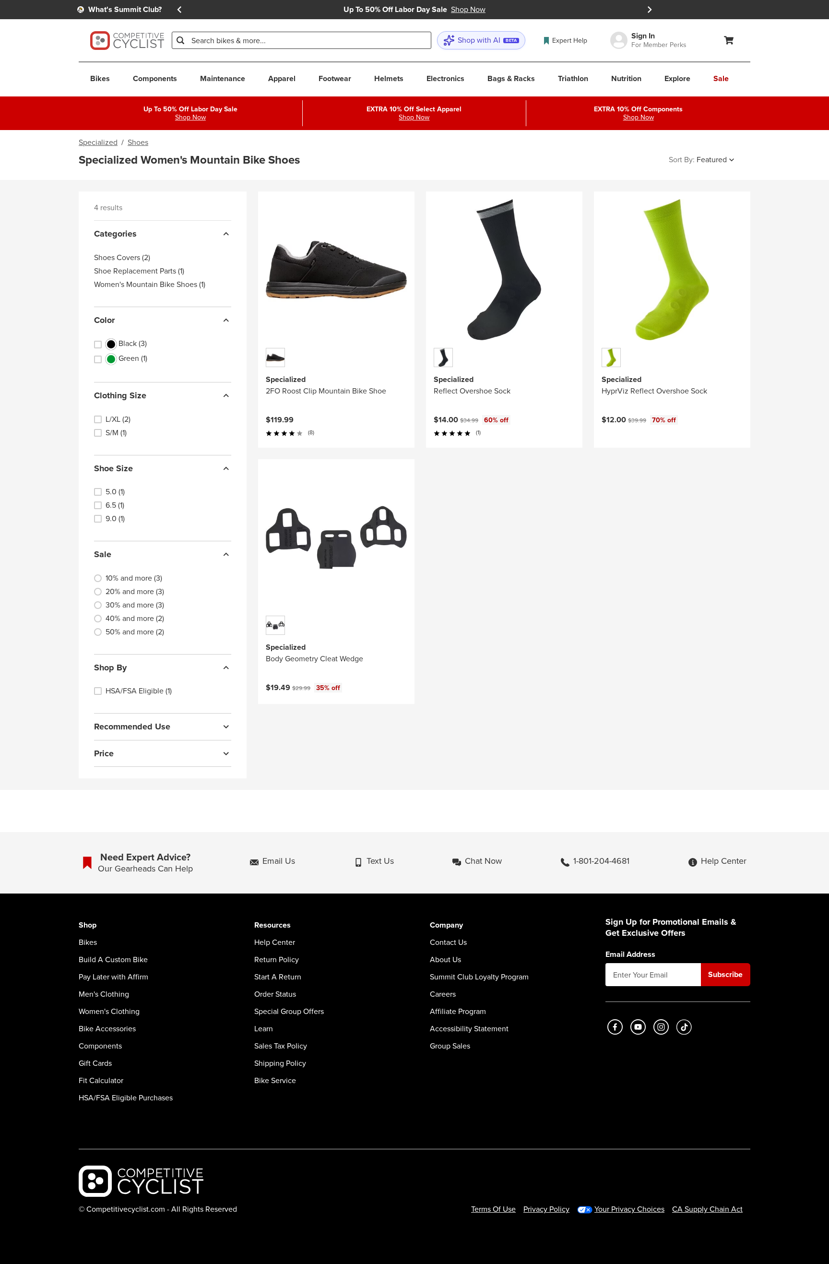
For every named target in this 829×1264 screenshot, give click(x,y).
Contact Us (448, 942)
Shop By (110, 667)
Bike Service (275, 1080)
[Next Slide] (649, 9)
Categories (115, 233)
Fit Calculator (101, 1080)
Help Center (274, 942)
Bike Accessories (107, 1029)
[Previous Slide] (179, 9)
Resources (272, 925)
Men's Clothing (104, 994)
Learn (263, 1029)
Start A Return (277, 977)
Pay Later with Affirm (113, 977)
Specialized (98, 142)
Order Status (275, 994)
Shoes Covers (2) (122, 257)
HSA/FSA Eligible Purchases (126, 1098)
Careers (443, 994)
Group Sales (450, 1046)
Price (104, 753)
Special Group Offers (289, 1011)
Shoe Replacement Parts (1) (139, 271)
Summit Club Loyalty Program (479, 977)
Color (104, 320)
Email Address (630, 954)
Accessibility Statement (469, 1029)
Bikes (88, 942)
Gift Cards (95, 1063)
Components (100, 1046)
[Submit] (180, 40)
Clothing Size (120, 395)
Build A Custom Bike (113, 960)
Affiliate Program (458, 1011)
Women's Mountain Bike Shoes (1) (149, 284)
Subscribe (725, 974)
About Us (445, 960)
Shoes (138, 142)
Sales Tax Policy (280, 1046)
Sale (102, 554)
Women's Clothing (109, 1011)
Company (446, 925)
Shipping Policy (280, 1063)
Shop (87, 925)
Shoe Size (113, 468)
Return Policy (276, 960)
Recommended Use (132, 726)
